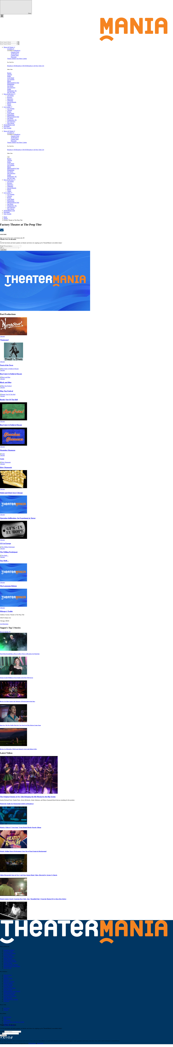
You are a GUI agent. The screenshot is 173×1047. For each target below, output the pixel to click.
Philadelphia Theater (9, 960)
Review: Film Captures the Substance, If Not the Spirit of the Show (17, 701)
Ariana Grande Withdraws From (16, 677)
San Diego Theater (9, 994)
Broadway (17, 50)
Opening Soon (15, 52)
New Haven (10, 123)
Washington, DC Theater (11, 964)
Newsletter (7, 126)
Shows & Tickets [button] (9, 47)
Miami (9, 81)
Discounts (13, 57)
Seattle (9, 89)
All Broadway (15, 53)
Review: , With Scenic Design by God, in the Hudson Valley (18, 749)
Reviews (9, 97)
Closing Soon (15, 55)
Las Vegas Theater (9, 956)
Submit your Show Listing (19, 58)
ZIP (1, 248)
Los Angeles (10, 79)
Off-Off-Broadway (27, 66)
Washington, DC (12, 91)
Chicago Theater (8, 951)
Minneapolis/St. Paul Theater (12, 966)
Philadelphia (10, 84)
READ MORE (4, 632)
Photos (9, 104)
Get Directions (4, 624)
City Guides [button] (7, 107)
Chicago (9, 74)
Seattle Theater (8, 963)
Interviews (10, 99)
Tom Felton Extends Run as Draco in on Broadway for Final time (20, 653)
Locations (10, 49)
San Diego (10, 86)
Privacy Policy (32, 1043)
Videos (9, 105)
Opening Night (8, 978)
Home (5, 217)
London (6, 1010)
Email (2, 246)
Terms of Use (40, 1043)
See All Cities (11, 92)
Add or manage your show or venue (14, 1022)
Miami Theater (8, 958)
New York (6, 1008)
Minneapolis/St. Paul (13, 82)
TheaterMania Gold (9, 125)
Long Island (10, 78)
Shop (5, 1018)
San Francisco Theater (10, 961)
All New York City (38, 66)
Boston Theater (8, 955)
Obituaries (10, 100)
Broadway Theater (9, 950)
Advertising (7, 1020)
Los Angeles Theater (9, 953)
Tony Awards (7, 128)
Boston (9, 73)
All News (6, 1001)
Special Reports (11, 102)
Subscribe (3, 250)
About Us (6, 1023)
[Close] (0, 241)
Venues (9, 58)
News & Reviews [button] (9, 94)
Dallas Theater (8, 986)
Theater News (8, 975)
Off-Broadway (18, 66)
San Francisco (11, 87)
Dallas (9, 76)
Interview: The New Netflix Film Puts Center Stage (20, 725)
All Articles (10, 95)
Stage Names (7, 1017)
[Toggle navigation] (2, 16)
